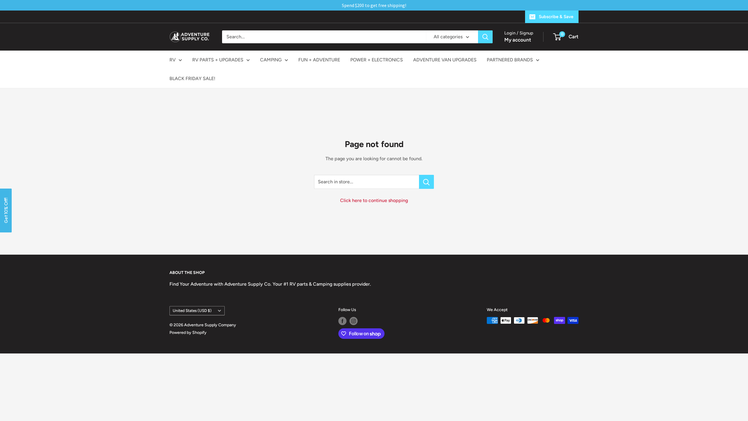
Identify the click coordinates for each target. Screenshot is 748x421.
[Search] (485, 36)
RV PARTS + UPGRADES (217, 60)
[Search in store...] (426, 182)
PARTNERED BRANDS (510, 60)
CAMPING (271, 60)
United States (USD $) (192, 310)
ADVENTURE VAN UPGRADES (445, 60)
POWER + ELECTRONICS (376, 60)
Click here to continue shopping (374, 200)
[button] (6, 210)
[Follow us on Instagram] (353, 321)
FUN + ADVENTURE (319, 60)
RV (172, 60)
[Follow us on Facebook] (342, 321)
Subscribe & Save (556, 16)
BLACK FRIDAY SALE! (192, 78)
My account (517, 40)
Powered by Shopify (188, 332)
